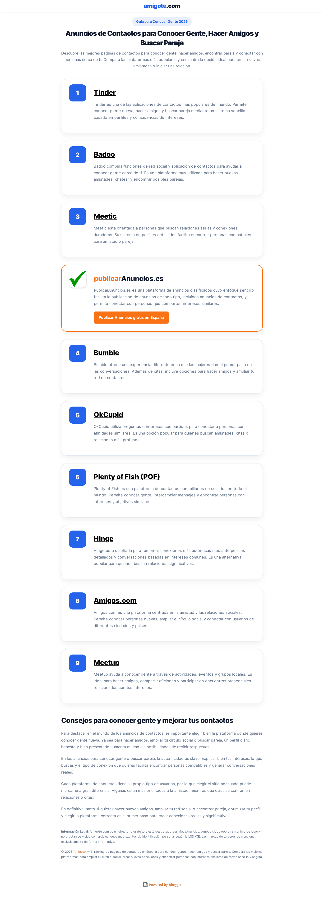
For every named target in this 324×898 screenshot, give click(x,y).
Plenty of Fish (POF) (127, 476)
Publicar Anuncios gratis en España (131, 317)
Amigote (80, 851)
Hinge (103, 538)
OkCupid (108, 414)
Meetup (106, 662)
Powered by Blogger (165, 884)
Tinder (105, 92)
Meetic (105, 216)
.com (162, 5)
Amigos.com (115, 600)
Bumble (106, 352)
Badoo (104, 154)
